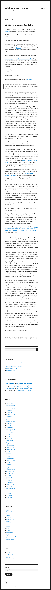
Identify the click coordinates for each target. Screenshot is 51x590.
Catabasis (8, 365)
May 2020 (9, 412)
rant (7, 528)
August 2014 (9, 432)
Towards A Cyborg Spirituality (14, 366)
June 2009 (9, 477)
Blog (15, 337)
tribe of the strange (30, 337)
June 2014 (9, 436)
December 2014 (10, 427)
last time (7, 31)
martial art (10, 338)
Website (7, 567)
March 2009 (9, 482)
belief (12, 337)
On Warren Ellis (10, 370)
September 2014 (10, 431)
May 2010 (8, 466)
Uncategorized (10, 537)
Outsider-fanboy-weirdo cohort (24, 59)
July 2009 (8, 475)
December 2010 (10, 458)
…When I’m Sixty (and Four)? (14, 363)
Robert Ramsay (10, 383)
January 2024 (9, 403)
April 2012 (9, 444)
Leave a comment (9, 340)
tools (36, 338)
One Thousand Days (11, 368)
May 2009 (9, 479)
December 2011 (10, 445)
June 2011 (8, 453)
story (7, 534)
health (8, 521)
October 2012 (9, 440)
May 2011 (8, 455)
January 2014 (9, 438)
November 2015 (10, 420)
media (14, 338)
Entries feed (9, 554)
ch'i (36, 337)
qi (27, 338)
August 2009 (9, 473)
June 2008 (9, 495)
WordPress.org (10, 558)
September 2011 (10, 449)
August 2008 (9, 492)
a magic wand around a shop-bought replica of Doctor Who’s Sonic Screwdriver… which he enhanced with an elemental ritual (21, 228)
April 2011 (8, 456)
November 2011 (10, 447)
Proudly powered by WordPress (22, 586)
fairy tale (8, 517)
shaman (33, 338)
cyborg (8, 515)
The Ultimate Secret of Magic (24, 383)
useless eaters (10, 539)
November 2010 (10, 460)
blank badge (9, 512)
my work (8, 523)
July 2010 (8, 462)
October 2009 (10, 471)
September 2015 (10, 421)
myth (25, 337)
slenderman (9, 532)
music (22, 338)
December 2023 (10, 405)
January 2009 (9, 486)
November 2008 (10, 488)
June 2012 (9, 442)
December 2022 (10, 407)
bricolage (18, 47)
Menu (43, 8)
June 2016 (9, 416)
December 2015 (10, 418)
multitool (19, 338)
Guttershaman (20, 337)
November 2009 (10, 469)
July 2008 (8, 493)
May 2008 (9, 497)
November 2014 (10, 429)
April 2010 (9, 468)
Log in (8, 552)
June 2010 (9, 464)
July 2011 (8, 451)
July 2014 (8, 434)
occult (25, 338)
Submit (9, 574)
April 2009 (9, 480)
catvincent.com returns (16, 8)
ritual (29, 338)
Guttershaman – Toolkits (19, 25)
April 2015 (9, 423)
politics (8, 526)
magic (6, 338)
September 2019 (10, 414)
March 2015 (9, 425)
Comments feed (10, 556)
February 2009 (10, 484)
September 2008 (10, 490)
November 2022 (10, 408)
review (8, 530)
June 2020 (9, 410)
